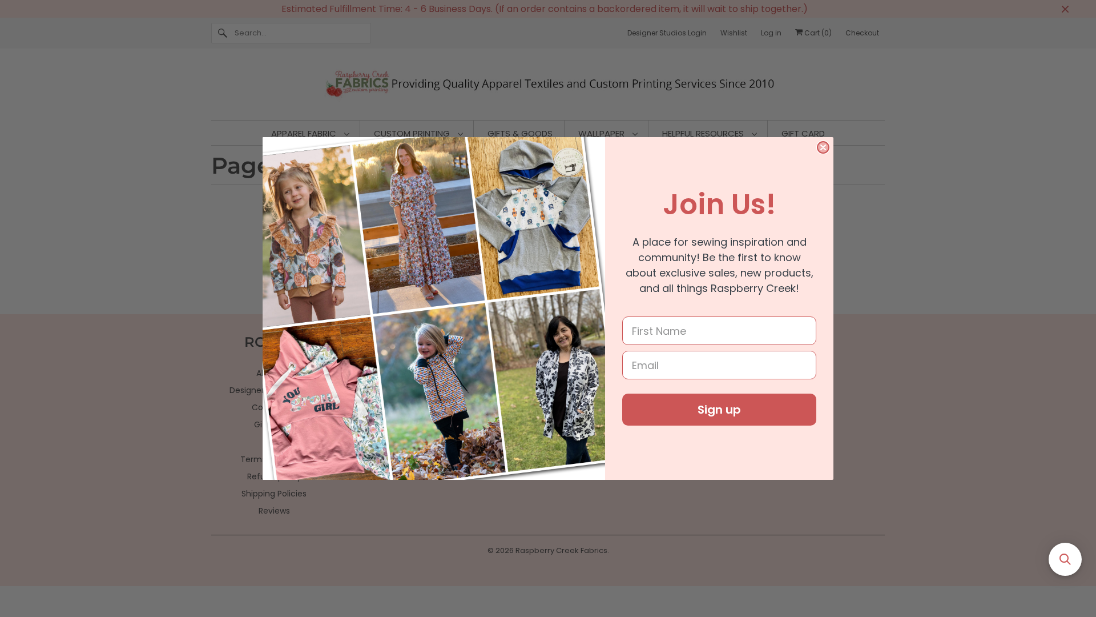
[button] (1065, 559)
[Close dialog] (823, 147)
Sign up (719, 410)
